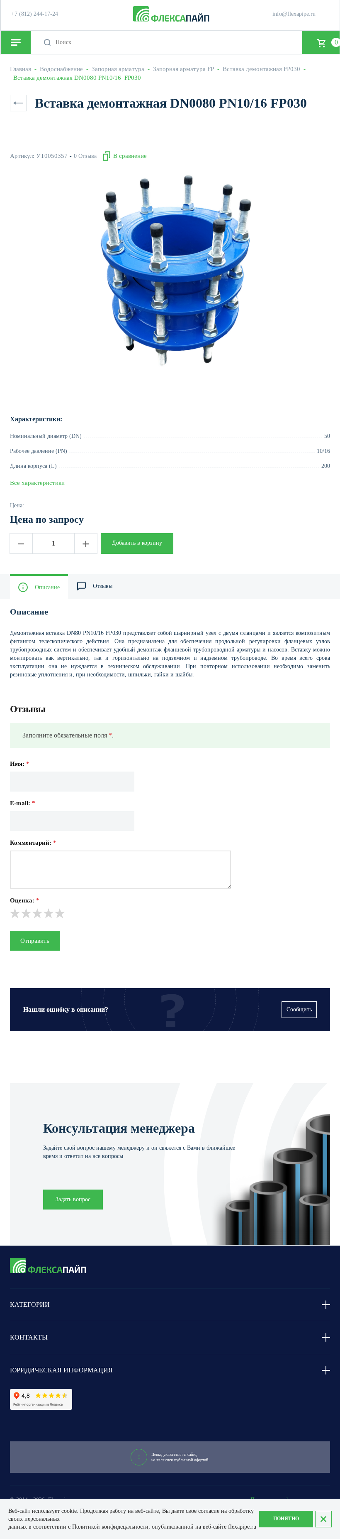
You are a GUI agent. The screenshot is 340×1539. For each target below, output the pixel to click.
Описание (47, 587)
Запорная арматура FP (183, 69)
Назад (18, 103)
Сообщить (299, 1009)
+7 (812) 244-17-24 (34, 14)
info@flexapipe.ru (294, 14)
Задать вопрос (73, 1199)
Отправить (34, 940)
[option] (170, 271)
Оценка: (24, 900)
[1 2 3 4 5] (170, 913)
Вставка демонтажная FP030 (261, 69)
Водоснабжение (61, 69)
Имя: (19, 763)
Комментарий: (33, 842)
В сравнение (130, 155)
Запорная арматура (118, 69)
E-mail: (22, 803)
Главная (20, 69)
